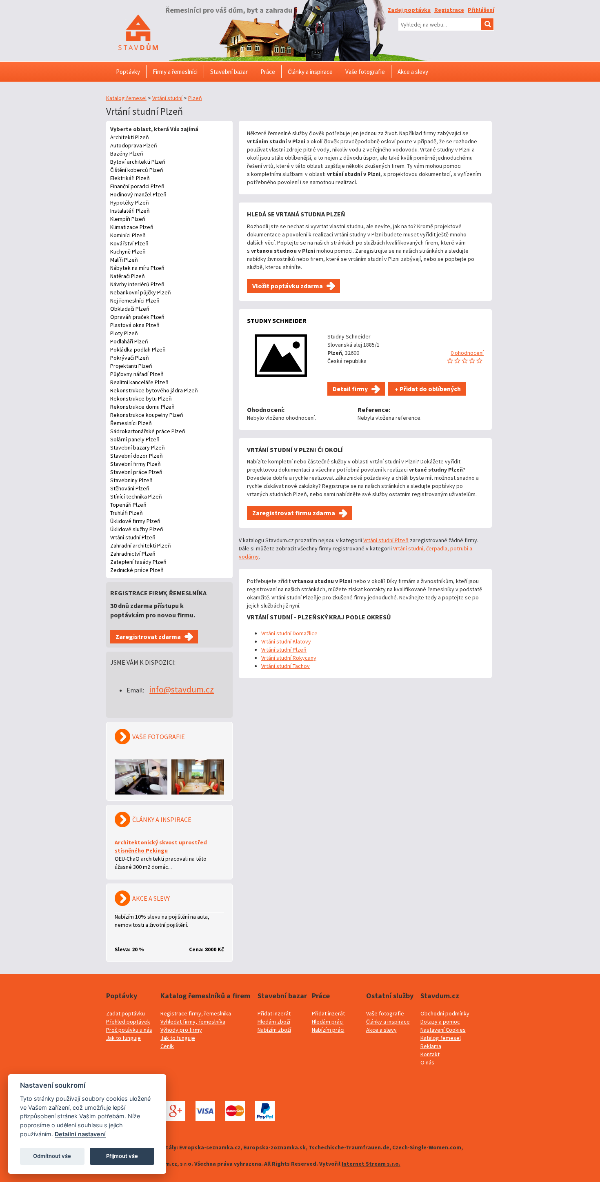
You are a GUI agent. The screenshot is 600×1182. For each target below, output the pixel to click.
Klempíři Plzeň (127, 219)
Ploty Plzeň (124, 333)
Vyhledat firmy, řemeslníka (192, 1021)
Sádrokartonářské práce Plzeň (147, 431)
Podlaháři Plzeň (129, 341)
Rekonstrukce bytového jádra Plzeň (154, 390)
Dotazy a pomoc (440, 1021)
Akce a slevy (381, 1029)
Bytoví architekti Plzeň (137, 161)
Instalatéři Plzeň (130, 210)
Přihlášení (481, 9)
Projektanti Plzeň (131, 366)
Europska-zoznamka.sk (274, 1147)
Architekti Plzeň (129, 137)
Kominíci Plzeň (128, 235)
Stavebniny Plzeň (131, 480)
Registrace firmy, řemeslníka (195, 1013)
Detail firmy (350, 389)
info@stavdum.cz (181, 689)
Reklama (430, 1046)
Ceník (167, 1046)
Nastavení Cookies (443, 1029)
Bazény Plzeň (126, 153)
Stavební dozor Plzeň (136, 455)
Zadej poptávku (409, 9)
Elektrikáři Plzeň (130, 178)
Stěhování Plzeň (129, 488)
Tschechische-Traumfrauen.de (349, 1147)
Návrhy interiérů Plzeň (137, 284)
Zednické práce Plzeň (137, 570)
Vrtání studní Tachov (285, 666)
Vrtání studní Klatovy (286, 641)
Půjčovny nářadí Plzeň (137, 374)
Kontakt (430, 1054)
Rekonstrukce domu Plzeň (142, 406)
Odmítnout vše (52, 1156)
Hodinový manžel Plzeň (138, 194)
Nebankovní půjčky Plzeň (140, 292)
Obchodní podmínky (444, 1013)
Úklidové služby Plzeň (136, 529)
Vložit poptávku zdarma (287, 286)
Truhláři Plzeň (126, 512)
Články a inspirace (388, 1021)
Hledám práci (328, 1021)
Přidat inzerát (274, 1013)
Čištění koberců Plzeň (136, 170)
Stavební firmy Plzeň (135, 463)
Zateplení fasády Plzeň (138, 561)
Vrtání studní (167, 98)
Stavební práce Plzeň (136, 472)
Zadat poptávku (125, 1013)
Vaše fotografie (385, 1013)
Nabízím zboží (274, 1029)
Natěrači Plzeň (127, 276)
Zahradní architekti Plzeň (140, 545)
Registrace (449, 9)
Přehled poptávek (128, 1021)
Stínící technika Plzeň (136, 496)
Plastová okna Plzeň (135, 325)
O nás (427, 1062)
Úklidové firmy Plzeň (135, 521)
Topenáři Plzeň (128, 504)
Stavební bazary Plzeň (137, 447)
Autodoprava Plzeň (133, 145)
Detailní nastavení (80, 1134)
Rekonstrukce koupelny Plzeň (146, 414)
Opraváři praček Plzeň (137, 317)
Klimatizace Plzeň (131, 227)
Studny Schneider (277, 320)
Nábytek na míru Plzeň (137, 268)
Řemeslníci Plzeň (131, 423)
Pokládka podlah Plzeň (138, 349)
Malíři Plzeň (124, 259)
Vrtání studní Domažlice (289, 633)
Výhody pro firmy (181, 1029)
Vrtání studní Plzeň (133, 537)
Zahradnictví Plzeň (133, 553)
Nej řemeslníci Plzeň (135, 300)
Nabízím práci (328, 1029)
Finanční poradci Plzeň (137, 186)
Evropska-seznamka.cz (209, 1147)
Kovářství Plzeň (129, 243)
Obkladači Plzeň (129, 308)
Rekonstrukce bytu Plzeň (141, 398)
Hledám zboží (274, 1021)
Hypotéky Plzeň (129, 202)
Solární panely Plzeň (135, 439)
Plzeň (195, 98)
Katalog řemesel (126, 98)
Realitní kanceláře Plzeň (139, 382)
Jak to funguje (123, 1038)
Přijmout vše (122, 1156)
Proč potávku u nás (129, 1029)
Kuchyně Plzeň (128, 251)
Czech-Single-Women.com (426, 1147)
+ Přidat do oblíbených (427, 389)
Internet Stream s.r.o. (371, 1163)
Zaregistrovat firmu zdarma (293, 513)
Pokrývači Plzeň (129, 357)
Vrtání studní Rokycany (288, 657)
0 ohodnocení (467, 352)
